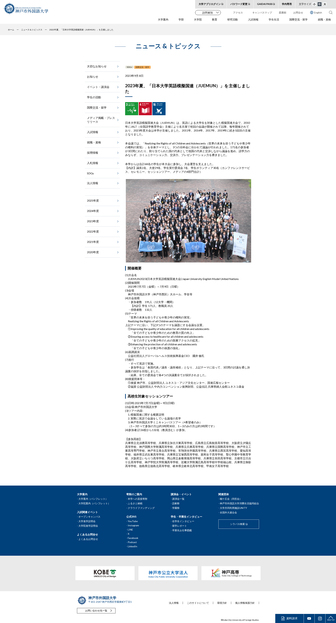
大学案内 (163, 19)
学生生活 (274, 19)
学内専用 (287, 3)
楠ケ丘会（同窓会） (231, 498)
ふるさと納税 (135, 503)
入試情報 (253, 19)
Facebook (133, 537)
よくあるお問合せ (88, 538)
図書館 (282, 12)
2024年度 (93, 210)
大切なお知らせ (97, 66)
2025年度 (93, 200)
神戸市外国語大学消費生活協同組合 (239, 503)
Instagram (133, 525)
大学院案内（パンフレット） (94, 503)
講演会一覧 (178, 498)
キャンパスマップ (262, 12)
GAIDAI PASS (264, 3)
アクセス (238, 12)
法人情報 (92, 183)
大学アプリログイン (210, 3)
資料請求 (292, 618)
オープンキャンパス (89, 516)
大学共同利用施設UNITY (233, 507)
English (318, 12)
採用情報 (92, 152)
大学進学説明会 (87, 521)
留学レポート (179, 525)
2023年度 (93, 221)
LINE (130, 529)
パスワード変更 (238, 3)
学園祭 (176, 507)
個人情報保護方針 (245, 603)
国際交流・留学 (298, 19)
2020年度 (93, 252)
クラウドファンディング (141, 507)
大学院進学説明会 (88, 525)
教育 (214, 19)
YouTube (133, 521)
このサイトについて (198, 603)
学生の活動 (94, 97)
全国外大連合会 (228, 512)
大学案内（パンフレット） (93, 498)
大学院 (198, 19)
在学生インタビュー (183, 521)
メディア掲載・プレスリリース (101, 119)
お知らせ (92, 76)
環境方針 (222, 603)
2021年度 (93, 241)
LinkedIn (132, 546)
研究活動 (232, 19)
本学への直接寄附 (137, 498)
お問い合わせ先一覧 (96, 610)
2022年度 (93, 231)
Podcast (132, 542)
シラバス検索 (237, 523)
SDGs (129, 67)
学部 (181, 19)
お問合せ (298, 12)
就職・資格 (324, 19)
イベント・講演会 (98, 86)
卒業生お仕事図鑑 (182, 530)
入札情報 (92, 163)
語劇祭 (176, 503)
